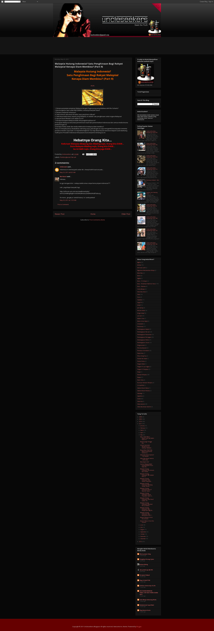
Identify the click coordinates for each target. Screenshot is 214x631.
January (142, 425)
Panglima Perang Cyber (147, 559)
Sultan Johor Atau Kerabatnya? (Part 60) (151, 131)
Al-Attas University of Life (147, 585)
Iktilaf (138, 305)
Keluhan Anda (141, 310)
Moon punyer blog (145, 554)
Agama (139, 262)
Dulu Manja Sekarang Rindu (148, 599)
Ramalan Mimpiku (142, 374)
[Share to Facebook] (93, 154)
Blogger (139, 627)
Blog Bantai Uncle (145, 610)
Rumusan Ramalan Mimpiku (144, 382)
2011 (140, 423)
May (141, 435)
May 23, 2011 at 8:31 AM (67, 172)
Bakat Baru (140, 273)
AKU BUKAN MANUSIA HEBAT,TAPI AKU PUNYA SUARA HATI (149, 592)
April (141, 432)
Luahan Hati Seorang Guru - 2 (151, 193)
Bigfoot (139, 278)
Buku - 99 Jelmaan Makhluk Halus (146, 284)
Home (93, 214)
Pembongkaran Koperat (143, 329)
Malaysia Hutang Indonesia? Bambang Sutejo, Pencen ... (146, 485)
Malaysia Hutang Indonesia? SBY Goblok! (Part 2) (147, 475)
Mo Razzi (63, 176)
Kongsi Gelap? (140, 313)
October (142, 534)
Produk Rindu (141, 361)
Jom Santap (140, 308)
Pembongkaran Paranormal (144, 334)
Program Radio (141, 364)
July (141, 527)
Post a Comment (63, 204)
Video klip (139, 401)
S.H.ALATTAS (140, 385)
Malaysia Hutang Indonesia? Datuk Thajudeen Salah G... (146, 494)
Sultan (139, 398)
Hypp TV (139, 302)
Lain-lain (139, 316)
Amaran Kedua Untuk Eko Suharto (147, 521)
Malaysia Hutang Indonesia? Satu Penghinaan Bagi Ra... (146, 509)
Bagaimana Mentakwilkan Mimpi (145, 270)
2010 (140, 421)
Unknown (63, 167)
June (141, 525)
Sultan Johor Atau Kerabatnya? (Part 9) (151, 205)
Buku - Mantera (141, 286)
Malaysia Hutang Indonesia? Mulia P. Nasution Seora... (146, 490)
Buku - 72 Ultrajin (142, 281)
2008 (140, 417)
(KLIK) (92, 86)
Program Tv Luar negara (143, 366)
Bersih (139, 276)
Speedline (139, 396)
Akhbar (139, 265)
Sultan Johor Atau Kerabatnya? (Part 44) (151, 217)
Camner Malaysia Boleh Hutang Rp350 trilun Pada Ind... (146, 465)
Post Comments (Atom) (97, 220)
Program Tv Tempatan (142, 369)
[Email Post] (83, 154)
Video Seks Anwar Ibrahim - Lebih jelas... (147, 459)
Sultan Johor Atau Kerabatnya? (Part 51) (151, 168)
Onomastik (140, 324)
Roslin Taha (140, 380)
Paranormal (140, 326)
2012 (140, 541)
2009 (140, 419)
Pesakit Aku (140, 353)
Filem (138, 294)
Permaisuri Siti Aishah (143, 350)
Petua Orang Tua (141, 356)
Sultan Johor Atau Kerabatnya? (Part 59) (151, 144)
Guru (138, 297)
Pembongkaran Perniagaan (144, 337)
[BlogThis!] (89, 154)
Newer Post (59, 214)
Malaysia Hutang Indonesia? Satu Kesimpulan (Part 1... (146, 514)
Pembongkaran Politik (143, 340)
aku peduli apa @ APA (146, 570)
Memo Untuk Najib (142, 321)
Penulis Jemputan (142, 348)
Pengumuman (141, 345)
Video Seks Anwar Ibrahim (144, 407)
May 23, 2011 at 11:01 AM (68, 200)
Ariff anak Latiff (141, 267)
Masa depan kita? (144, 462)
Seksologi (139, 393)
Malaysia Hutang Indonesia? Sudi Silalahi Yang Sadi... (146, 480)
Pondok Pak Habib (142, 358)
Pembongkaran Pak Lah (68, 157)
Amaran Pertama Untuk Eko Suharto (146, 518)
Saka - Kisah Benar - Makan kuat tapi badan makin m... (147, 438)
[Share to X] (91, 154)
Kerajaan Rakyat (145, 575)
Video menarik (141, 404)
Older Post (125, 214)
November (143, 536)
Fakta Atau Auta (141, 292)
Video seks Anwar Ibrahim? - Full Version (147, 455)
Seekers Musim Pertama (143, 390)
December (143, 538)
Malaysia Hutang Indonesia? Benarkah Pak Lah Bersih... (146, 504)
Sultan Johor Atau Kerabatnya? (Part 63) (151, 156)
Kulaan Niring (144, 564)
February (142, 428)
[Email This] (87, 154)
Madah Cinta (140, 318)
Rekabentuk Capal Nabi (147, 605)
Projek (139, 372)
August (142, 529)
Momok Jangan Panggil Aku (146, 442)
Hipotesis (139, 300)
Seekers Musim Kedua (143, 388)
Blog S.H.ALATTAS (145, 580)
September (143, 532)
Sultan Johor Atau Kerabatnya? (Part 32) (151, 229)
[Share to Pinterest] (96, 154)
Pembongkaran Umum (143, 342)
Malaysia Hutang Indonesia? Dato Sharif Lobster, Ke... (146, 499)
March (142, 430)
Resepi (139, 377)
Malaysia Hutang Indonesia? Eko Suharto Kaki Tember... (147, 470)
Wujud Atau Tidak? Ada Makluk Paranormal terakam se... (146, 451)
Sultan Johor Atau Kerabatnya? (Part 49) (151, 243)
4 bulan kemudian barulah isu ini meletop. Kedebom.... (146, 446)
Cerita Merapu (141, 289)
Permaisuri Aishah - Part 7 (152, 180)
